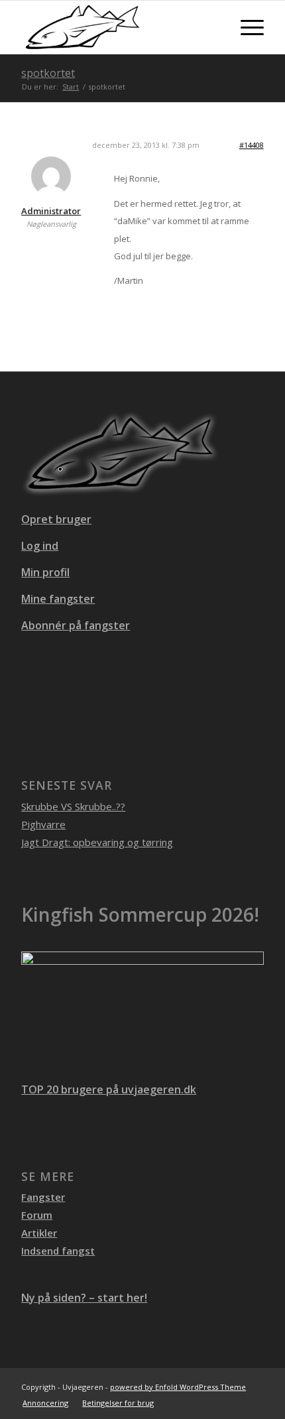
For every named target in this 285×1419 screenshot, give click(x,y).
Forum (36, 1214)
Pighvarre (43, 824)
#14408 (251, 145)
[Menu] (245, 27)
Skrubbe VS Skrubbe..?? (73, 806)
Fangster (43, 1196)
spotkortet (48, 73)
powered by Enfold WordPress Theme (178, 1387)
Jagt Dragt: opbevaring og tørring (97, 842)
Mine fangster (58, 598)
